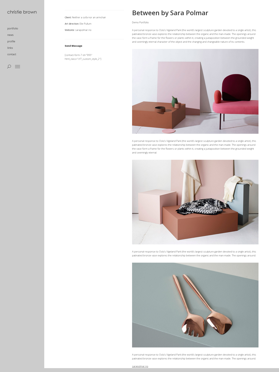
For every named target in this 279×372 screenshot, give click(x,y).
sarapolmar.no (83, 29)
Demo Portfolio (140, 22)
